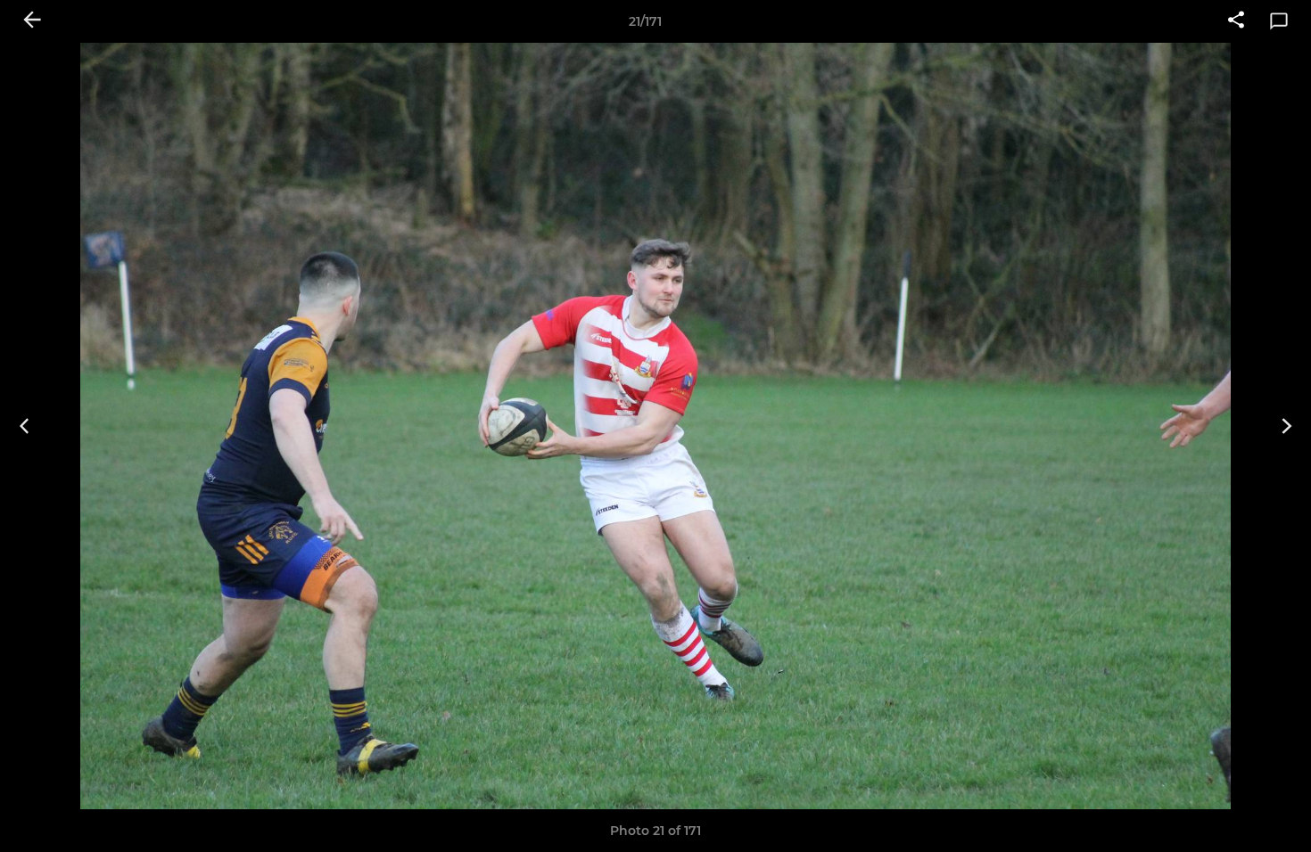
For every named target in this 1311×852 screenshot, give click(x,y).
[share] (1236, 21)
